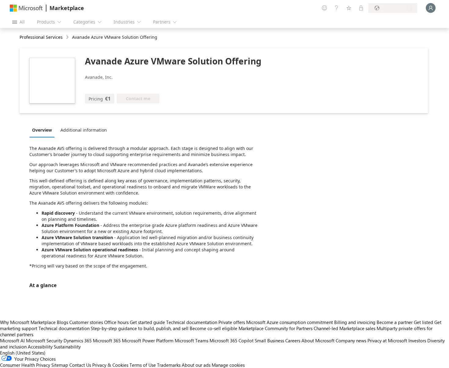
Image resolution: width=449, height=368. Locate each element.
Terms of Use (143, 365)
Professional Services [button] (41, 37)
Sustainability (67, 347)
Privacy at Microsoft (387, 340)
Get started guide (147, 322)
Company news (351, 340)
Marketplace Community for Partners (275, 328)
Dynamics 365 (78, 340)
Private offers (231, 322)
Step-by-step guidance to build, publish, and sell (139, 328)
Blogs (62, 322)
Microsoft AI (12, 340)
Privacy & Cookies (110, 365)
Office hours (116, 322)
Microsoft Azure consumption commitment (290, 322)
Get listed (423, 322)
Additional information (83, 130)
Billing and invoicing (354, 322)
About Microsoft (317, 340)
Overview (42, 130)
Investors (417, 340)
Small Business (269, 340)
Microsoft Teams (191, 340)
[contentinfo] (68, 37)
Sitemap (59, 365)
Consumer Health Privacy (25, 365)
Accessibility (40, 347)
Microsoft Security (44, 340)
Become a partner (395, 322)
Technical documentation (191, 322)
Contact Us (80, 365)
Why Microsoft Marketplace (28, 322)
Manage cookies (228, 365)
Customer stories (86, 322)
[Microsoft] (26, 8)
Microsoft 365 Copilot (232, 340)
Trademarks (169, 365)
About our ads (196, 365)
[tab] (43, 130)
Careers (292, 340)
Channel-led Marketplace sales (344, 328)
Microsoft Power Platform (147, 340)
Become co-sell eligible (213, 328)
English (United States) (23, 353)
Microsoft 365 (107, 340)
